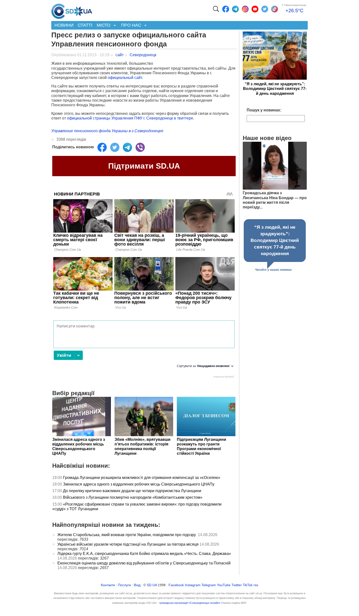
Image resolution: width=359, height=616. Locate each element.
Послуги (124, 585)
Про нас (130, 25)
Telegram (208, 585)
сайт (120, 55)
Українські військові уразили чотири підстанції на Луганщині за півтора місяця (128, 544)
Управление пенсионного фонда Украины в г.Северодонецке (107, 131)
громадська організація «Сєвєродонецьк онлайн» (189, 602)
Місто (102, 25)
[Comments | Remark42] (144, 350)
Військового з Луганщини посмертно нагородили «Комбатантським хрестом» (132, 497)
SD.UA (152, 585)
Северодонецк (143, 55)
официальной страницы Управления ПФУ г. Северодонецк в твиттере (130, 118)
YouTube (224, 585)
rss (255, 585)
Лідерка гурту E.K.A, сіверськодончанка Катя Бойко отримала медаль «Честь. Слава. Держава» (144, 553)
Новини (64, 25)
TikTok (248, 585)
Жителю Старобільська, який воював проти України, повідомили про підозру (127, 535)
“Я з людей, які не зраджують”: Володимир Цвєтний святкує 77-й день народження (274, 88)
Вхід (137, 585)
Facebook (176, 585)
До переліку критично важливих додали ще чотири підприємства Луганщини (132, 491)
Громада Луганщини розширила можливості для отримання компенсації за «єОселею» (141, 478)
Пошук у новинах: (264, 110)
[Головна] (71, 10)
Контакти (108, 585)
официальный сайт (125, 78)
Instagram (193, 585)
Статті (85, 25)
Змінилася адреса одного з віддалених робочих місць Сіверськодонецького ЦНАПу (139, 484)
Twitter (237, 585)
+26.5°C (294, 10)
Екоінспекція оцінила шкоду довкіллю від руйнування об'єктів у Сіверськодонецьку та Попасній (144, 563)
